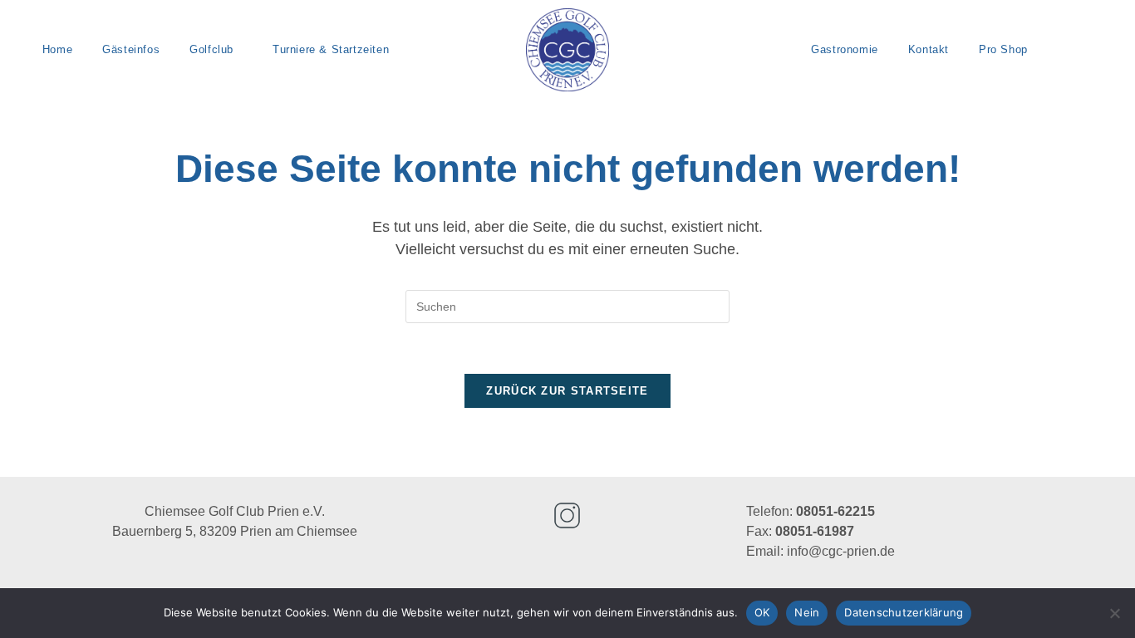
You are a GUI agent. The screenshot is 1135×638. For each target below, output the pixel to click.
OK (762, 612)
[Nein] (1114, 613)
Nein (806, 612)
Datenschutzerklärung (903, 612)
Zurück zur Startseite (567, 391)
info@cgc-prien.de (841, 551)
